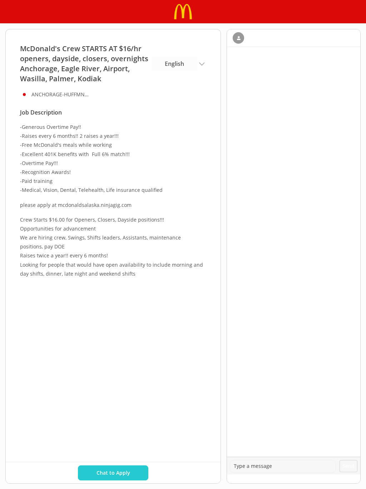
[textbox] (283, 466)
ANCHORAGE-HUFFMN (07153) (60, 94)
